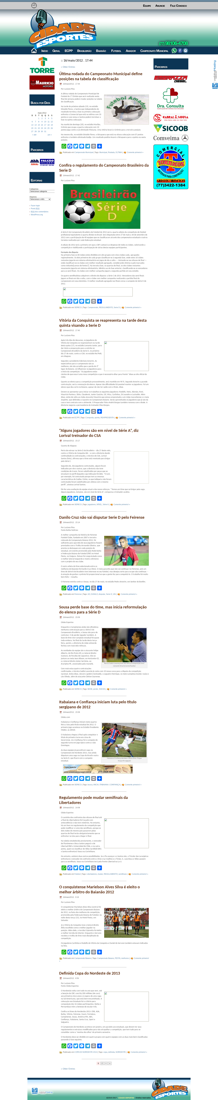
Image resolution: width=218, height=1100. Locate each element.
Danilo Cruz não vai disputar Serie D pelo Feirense (101, 518)
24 (45, 128)
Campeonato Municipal (83, 152)
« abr (34, 135)
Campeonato (93, 307)
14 (36, 125)
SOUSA (102, 689)
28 (36, 131)
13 (32, 125)
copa (105, 1052)
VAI (114, 594)
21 (36, 128)
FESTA (117, 958)
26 (52, 128)
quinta (97, 418)
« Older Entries (68, 67)
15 (39, 125)
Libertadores (92, 874)
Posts (35, 209)
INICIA (96, 785)
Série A (106, 504)
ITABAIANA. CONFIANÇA (110, 785)
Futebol (77, 874)
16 (42, 125)
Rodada (111, 152)
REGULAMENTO (106, 307)
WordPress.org (37, 215)
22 (39, 128)
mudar (100, 874)
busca (90, 785)
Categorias (34, 189)
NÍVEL (99, 504)
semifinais (122, 874)
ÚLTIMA (119, 152)
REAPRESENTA (107, 418)
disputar (102, 594)
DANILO (94, 594)
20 (32, 128)
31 (45, 131)
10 (45, 122)
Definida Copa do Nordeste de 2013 (89, 973)
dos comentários (39, 212)
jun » (50, 135)
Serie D (117, 307)
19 (52, 125)
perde (95, 689)
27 (32, 131)
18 (48, 125)
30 (42, 131)
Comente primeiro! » (135, 152)
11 (49, 122)
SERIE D (78, 307)
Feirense (78, 594)
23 (42, 128)
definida (111, 1052)
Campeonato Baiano (82, 958)
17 (45, 125)
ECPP (76, 418)
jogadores (92, 504)
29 (39, 131)
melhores (125, 958)
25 (48, 128)
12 (52, 122)
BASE (90, 689)
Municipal (103, 152)
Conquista (89, 418)
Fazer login (35, 206)
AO (89, 594)
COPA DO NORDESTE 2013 (85, 1052)
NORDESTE (121, 1052)
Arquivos (33, 197)
